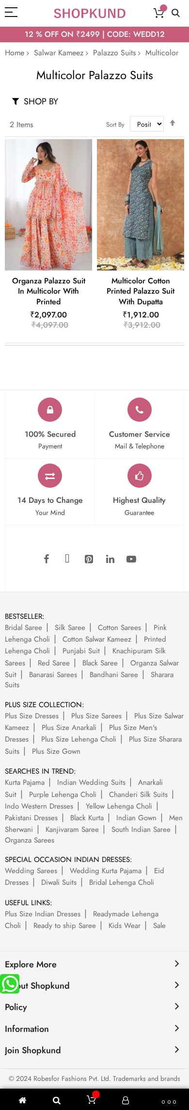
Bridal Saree (23, 627)
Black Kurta (87, 817)
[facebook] (46, 559)
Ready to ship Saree (64, 925)
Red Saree (54, 663)
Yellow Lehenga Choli (119, 806)
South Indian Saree (141, 829)
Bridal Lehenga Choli (121, 882)
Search (175, 13)
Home (14, 52)
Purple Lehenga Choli (62, 794)
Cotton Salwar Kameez (97, 639)
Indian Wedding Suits (91, 782)
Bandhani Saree (114, 674)
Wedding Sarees (31, 870)
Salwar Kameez (58, 52)
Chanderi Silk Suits (138, 794)
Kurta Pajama (25, 782)
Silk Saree (70, 627)
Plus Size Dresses (32, 716)
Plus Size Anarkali (69, 727)
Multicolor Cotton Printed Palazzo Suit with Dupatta (140, 291)
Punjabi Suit (81, 651)
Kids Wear (125, 925)
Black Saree (100, 663)
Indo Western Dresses (39, 806)
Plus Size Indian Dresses (42, 914)
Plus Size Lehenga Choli (78, 739)
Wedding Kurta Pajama (106, 870)
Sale (159, 925)
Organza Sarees (29, 840)
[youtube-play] (131, 559)
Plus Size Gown (56, 751)
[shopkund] (89, 13)
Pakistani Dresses (31, 817)
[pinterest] (88, 559)
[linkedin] (110, 559)
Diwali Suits (59, 882)
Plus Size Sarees (96, 716)
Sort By (115, 124)
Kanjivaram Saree (72, 829)
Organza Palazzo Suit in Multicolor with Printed (48, 291)
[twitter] (67, 559)
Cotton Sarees (119, 627)
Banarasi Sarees (53, 674)
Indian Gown (136, 817)
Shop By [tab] (41, 101)
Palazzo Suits (114, 52)
